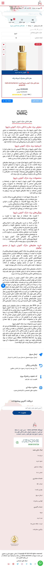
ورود (41, 512)
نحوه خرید (39, 461)
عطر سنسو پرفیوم (38, 26)
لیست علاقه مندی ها (36, 524)
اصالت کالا (39, 484)
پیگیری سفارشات (37, 529)
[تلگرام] (26, 564)
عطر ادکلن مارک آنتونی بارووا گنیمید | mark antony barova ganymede (22, 84)
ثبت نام (27, 8)
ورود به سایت (36, 8)
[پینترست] (13, 564)
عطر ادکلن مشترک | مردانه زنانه (22, 78)
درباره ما (40, 455)
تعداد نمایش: (38, 38)
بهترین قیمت (38, 490)
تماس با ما (39, 473)
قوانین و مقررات (37, 501)
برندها (29, 26)
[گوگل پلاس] (9, 564)
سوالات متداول (17, 8)
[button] (32, 20)
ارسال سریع (39, 495)
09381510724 (33, 445)
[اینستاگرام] (22, 564)
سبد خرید (39, 518)
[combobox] (22, 14)
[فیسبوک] (35, 564)
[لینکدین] (30, 564)
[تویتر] (17, 564)
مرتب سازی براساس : (36, 34)
